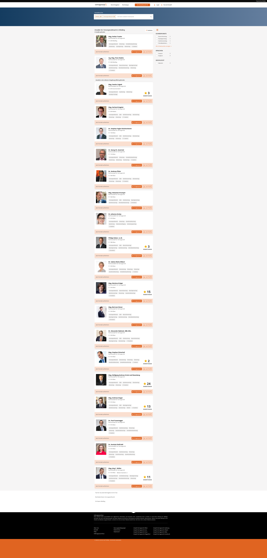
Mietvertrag (127, 46)
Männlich (160, 63)
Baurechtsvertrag (123, 65)
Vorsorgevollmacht (108, 16)
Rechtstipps (125, 5)
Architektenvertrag (123, 475)
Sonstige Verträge (113, 94)
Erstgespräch (137, 52)
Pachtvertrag (126, 160)
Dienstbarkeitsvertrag (124, 67)
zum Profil (148, 52)
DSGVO (128, 407)
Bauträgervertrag (133, 65)
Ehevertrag (133, 67)
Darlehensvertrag (113, 67)
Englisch (160, 55)
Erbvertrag (121, 44)
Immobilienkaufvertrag (131, 44)
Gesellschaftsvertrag (131, 221)
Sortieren (150, 30)
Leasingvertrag (119, 46)
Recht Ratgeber (115, 5)
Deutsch (160, 53)
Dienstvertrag (136, 114)
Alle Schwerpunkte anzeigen (163, 46)
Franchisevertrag (119, 454)
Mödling (98, 16)
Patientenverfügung (121, 224)
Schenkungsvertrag (131, 224)
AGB (120, 114)
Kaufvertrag (112, 46)
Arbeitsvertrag (126, 200)
